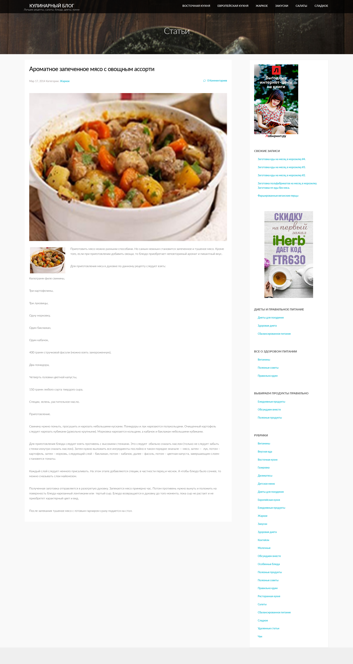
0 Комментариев (217, 80)
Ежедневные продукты (271, 402)
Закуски (281, 6)
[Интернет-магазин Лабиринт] (276, 136)
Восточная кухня (196, 6)
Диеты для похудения (271, 317)
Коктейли (263, 540)
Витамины (264, 360)
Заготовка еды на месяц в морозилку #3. (282, 167)
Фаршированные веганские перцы (278, 196)
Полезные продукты (270, 418)
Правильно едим (268, 376)
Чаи (260, 636)
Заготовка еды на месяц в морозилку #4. (282, 159)
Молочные (264, 548)
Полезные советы (268, 368)
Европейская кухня (232, 6)
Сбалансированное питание (274, 334)
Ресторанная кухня (269, 596)
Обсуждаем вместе (269, 409)
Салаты (301, 6)
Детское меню (266, 484)
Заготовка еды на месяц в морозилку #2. (282, 175)
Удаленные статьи (268, 628)
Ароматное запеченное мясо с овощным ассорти (91, 69)
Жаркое (262, 6)
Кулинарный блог (51, 7)
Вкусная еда (265, 451)
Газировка (264, 467)
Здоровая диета (267, 326)
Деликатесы (265, 476)
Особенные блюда (269, 564)
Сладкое (321, 6)
